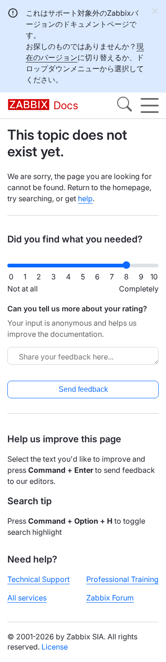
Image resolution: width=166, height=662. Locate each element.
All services (27, 597)
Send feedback (83, 389)
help (85, 198)
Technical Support (38, 579)
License (55, 646)
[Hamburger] (150, 105)
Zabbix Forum (110, 597)
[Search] (124, 105)
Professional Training (122, 579)
